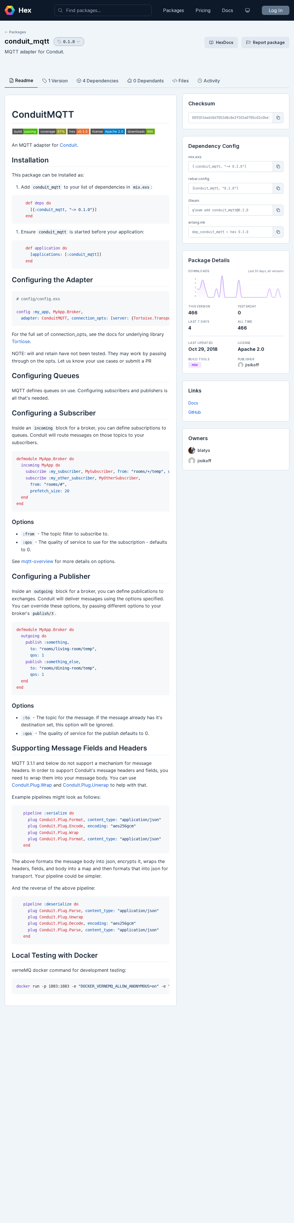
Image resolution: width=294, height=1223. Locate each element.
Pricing (203, 10)
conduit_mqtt (27, 41)
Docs (227, 10)
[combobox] (103, 10)
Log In (276, 10)
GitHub (194, 412)
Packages (173, 10)
